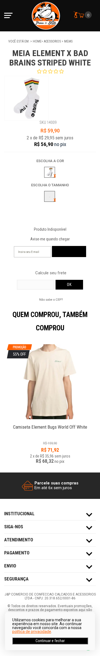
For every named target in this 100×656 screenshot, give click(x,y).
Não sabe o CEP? (51, 299)
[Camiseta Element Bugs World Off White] (50, 424)
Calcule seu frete (50, 273)
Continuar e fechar (50, 641)
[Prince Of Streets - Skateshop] (45, 15)
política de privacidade (31, 631)
